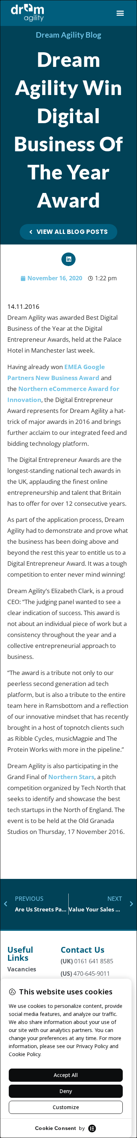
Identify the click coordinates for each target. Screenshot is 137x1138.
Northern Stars (71, 777)
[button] (120, 13)
